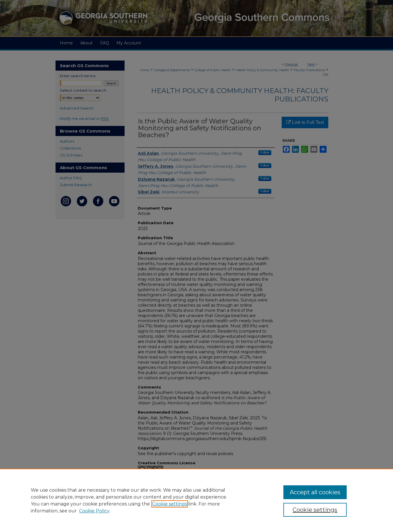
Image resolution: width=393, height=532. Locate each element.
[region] (196, 500)
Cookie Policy (94, 511)
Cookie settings (169, 504)
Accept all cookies (315, 492)
